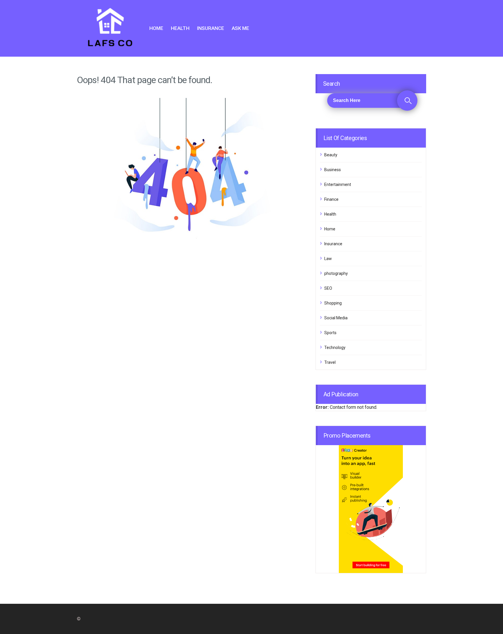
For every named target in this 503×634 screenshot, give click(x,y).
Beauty (330, 155)
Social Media (336, 318)
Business (332, 169)
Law (328, 258)
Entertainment (337, 184)
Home (156, 28)
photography (336, 273)
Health (180, 28)
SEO (328, 288)
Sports (330, 332)
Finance (331, 199)
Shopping (333, 303)
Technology (335, 347)
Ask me (240, 28)
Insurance (210, 28)
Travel (330, 362)
